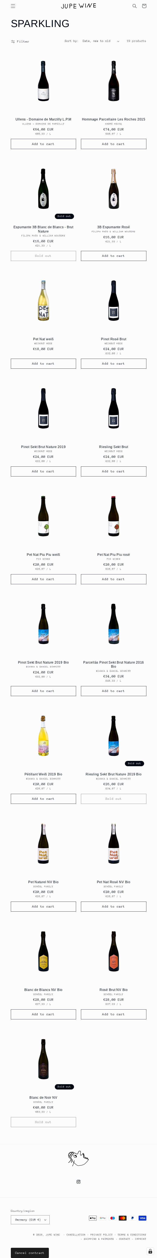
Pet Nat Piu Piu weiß (43, 554)
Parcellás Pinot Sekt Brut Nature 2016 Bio (113, 664)
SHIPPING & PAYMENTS (99, 1239)
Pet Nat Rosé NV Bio (113, 882)
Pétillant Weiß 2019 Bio (43, 774)
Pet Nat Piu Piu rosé (113, 554)
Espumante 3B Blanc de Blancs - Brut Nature (43, 229)
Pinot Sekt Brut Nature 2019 (43, 447)
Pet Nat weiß (43, 339)
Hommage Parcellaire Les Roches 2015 (113, 119)
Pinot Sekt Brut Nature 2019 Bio (43, 662)
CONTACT (124, 1239)
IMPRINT (140, 1239)
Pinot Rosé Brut (113, 339)
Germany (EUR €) (28, 1219)
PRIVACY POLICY (102, 1234)
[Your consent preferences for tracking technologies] (150, 1251)
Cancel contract (30, 1253)
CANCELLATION (76, 1234)
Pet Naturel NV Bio (43, 882)
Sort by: (71, 41)
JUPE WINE (53, 1234)
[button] (13, 6)
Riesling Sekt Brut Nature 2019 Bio (114, 774)
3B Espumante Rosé (113, 227)
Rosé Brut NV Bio (114, 990)
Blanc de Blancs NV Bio (43, 990)
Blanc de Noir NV (43, 1097)
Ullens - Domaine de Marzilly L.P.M (44, 119)
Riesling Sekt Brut (113, 447)
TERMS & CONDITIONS (132, 1234)
